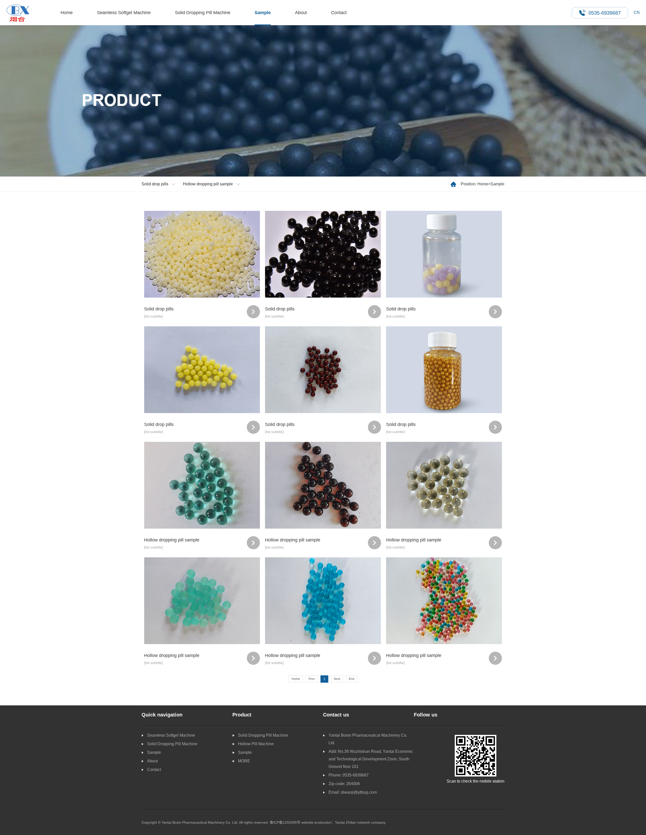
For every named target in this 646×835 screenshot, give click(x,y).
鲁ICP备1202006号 (285, 822)
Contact (339, 12)
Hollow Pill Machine (256, 744)
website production (316, 822)
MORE (244, 761)
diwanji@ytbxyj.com (359, 792)
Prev (312, 679)
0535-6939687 (355, 775)
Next (337, 679)
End (351, 679)
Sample (263, 12)
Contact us (336, 714)
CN (637, 12)
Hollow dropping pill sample (208, 184)
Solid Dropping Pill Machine (202, 12)
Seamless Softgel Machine (124, 12)
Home (67, 12)
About (301, 12)
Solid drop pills (155, 184)
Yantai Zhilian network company (360, 822)
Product (241, 714)
